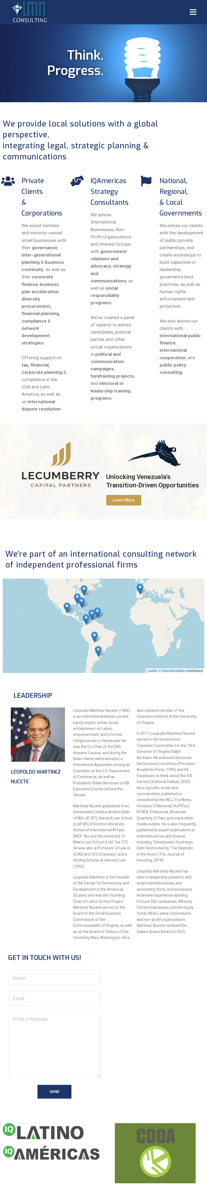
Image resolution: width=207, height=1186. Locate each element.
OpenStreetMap (173, 670)
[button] (123, 500)
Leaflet (152, 670)
